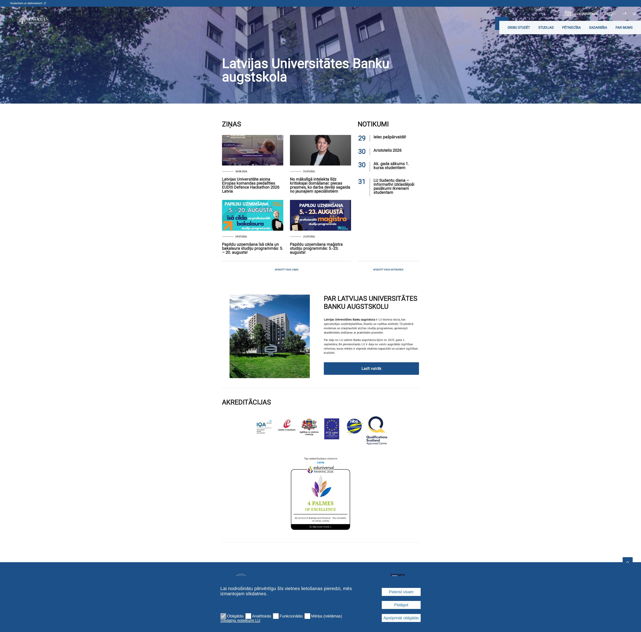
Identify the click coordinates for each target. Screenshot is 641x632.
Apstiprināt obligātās (401, 618)
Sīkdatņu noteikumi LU (240, 620)
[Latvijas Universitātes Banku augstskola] (27, 20)
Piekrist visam (401, 592)
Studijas (546, 28)
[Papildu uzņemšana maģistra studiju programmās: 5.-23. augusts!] (320, 215)
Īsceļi (608, 14)
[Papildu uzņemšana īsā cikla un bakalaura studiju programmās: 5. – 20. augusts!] (252, 215)
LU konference (586, 14)
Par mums (624, 28)
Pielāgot (401, 605)
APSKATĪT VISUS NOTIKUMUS (388, 269)
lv (634, 14)
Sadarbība (598, 28)
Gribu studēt (519, 28)
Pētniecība (571, 28)
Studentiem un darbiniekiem (26, 3)
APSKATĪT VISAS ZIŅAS (286, 269)
